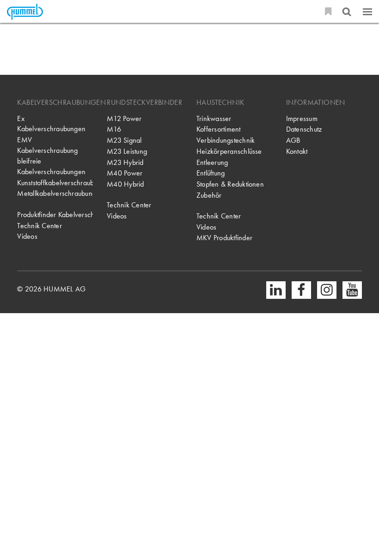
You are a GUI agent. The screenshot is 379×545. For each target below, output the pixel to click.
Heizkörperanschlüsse (229, 151)
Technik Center (39, 225)
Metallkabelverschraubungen (55, 193)
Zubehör (209, 195)
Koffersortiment (218, 129)
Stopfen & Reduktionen (230, 184)
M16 (114, 129)
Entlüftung (210, 173)
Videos (27, 236)
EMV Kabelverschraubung (47, 145)
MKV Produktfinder (224, 237)
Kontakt (297, 151)
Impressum (302, 118)
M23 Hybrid (125, 162)
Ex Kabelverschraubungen (51, 124)
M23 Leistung (127, 151)
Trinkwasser (214, 118)
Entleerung (212, 162)
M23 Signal (124, 140)
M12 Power (124, 118)
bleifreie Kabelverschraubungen (51, 166)
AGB (293, 140)
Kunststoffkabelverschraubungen (55, 183)
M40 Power (124, 173)
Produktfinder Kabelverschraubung (55, 214)
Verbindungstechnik (225, 140)
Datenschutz (304, 129)
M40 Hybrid (125, 184)
